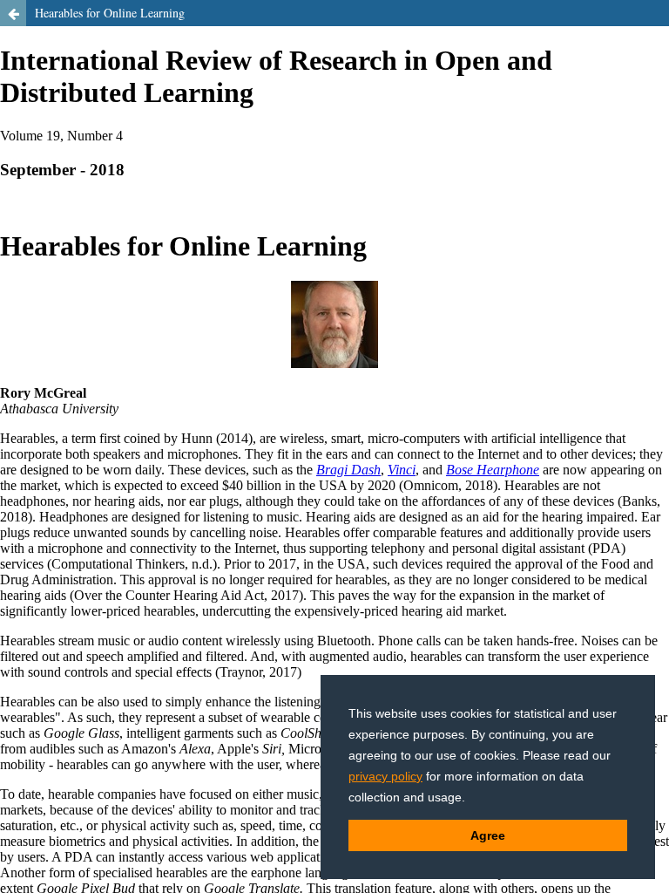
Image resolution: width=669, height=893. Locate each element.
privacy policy (385, 776)
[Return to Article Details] (13, 13)
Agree (487, 835)
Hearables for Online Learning (110, 12)
